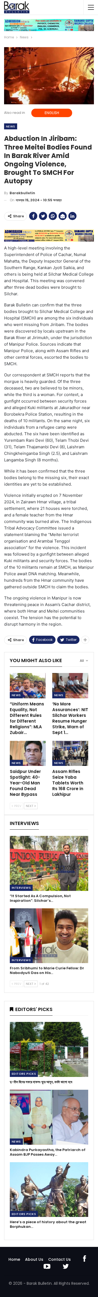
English (52, 112)
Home (14, 1259)
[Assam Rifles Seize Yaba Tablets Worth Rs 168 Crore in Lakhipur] (70, 753)
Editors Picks (24, 1073)
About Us (34, 1259)
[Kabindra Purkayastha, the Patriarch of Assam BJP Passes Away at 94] (49, 1117)
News (10, 126)
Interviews (21, 887)
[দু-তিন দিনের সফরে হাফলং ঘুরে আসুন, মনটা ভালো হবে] (49, 1049)
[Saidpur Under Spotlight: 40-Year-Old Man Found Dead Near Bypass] (28, 753)
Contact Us (59, 1259)
